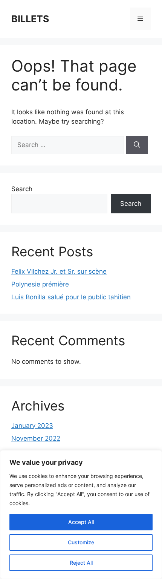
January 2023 (32, 425)
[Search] (137, 145)
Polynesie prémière (40, 284)
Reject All (81, 562)
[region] (81, 514)
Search (21, 189)
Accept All (81, 522)
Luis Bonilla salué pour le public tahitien (71, 297)
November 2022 (35, 438)
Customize (81, 542)
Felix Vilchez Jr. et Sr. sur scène (59, 271)
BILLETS (30, 19)
